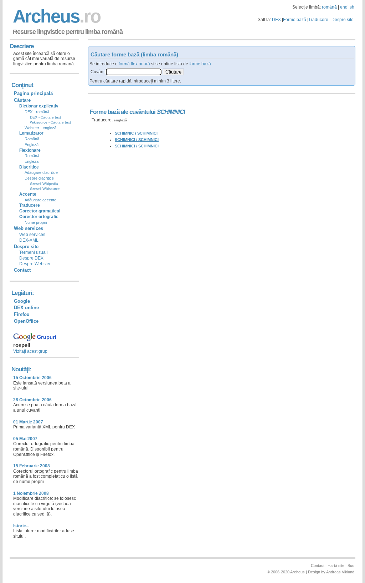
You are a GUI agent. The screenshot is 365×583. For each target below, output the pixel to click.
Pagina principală (33, 93)
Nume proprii (36, 222)
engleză (120, 120)
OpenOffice (26, 321)
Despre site (342, 19)
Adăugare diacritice (41, 172)
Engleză (31, 144)
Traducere (318, 19)
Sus (351, 565)
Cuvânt (97, 71)
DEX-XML (28, 240)
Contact (22, 270)
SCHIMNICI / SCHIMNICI (137, 139)
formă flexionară (134, 63)
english (347, 7)
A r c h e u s (55, 16)
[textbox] (133, 72)
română (329, 7)
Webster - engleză (40, 128)
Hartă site (336, 565)
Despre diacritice (39, 178)
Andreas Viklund (340, 572)
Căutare (22, 100)
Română (32, 139)
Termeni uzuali (33, 252)
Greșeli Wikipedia (44, 184)
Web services (32, 234)
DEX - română (37, 112)
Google (22, 301)
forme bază (200, 63)
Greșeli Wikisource (45, 189)
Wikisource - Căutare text (50, 122)
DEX (276, 19)
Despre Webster (35, 263)
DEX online (26, 307)
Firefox (21, 314)
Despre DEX (31, 258)
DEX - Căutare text (45, 117)
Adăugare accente (40, 200)
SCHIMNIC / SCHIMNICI (136, 133)
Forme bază (294, 19)
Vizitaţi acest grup (30, 351)
